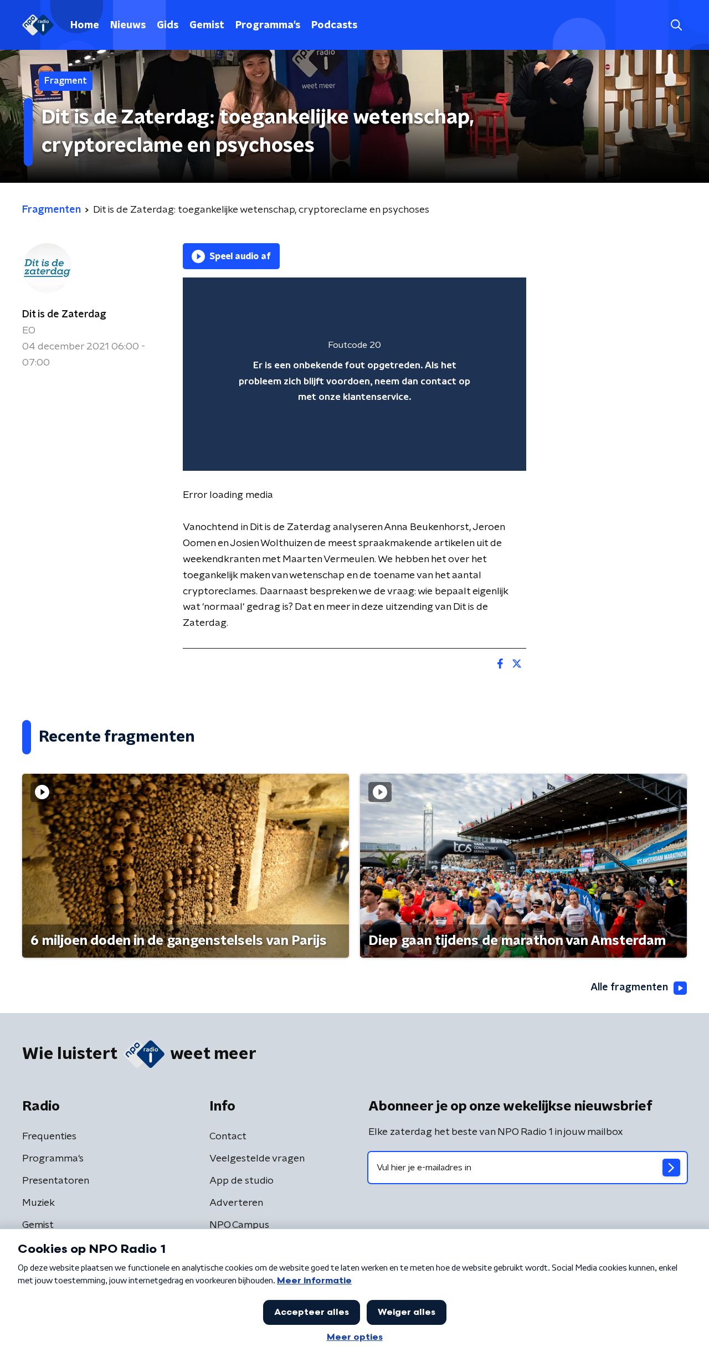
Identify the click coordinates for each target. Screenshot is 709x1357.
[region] (354, 374)
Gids (167, 25)
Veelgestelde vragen (257, 1159)
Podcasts (334, 25)
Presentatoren (55, 1181)
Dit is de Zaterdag (64, 315)
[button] (676, 25)
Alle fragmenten (629, 988)
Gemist (206, 25)
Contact (227, 1137)
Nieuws (128, 25)
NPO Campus (239, 1225)
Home (84, 25)
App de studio (241, 1181)
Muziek (38, 1203)
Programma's (267, 25)
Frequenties (49, 1137)
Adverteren (236, 1203)
